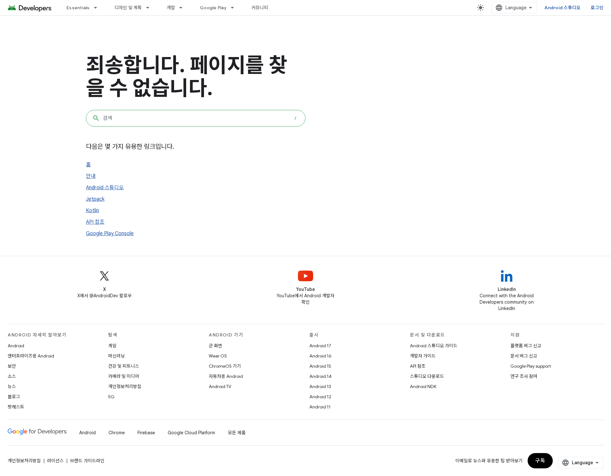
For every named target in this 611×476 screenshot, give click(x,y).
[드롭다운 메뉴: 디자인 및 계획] (150, 7)
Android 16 (320, 356)
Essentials (78, 8)
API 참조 (95, 222)
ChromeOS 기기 (225, 366)
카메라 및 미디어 (123, 376)
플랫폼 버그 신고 (525, 346)
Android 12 (320, 397)
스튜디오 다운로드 (427, 376)
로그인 (597, 8)
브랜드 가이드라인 (87, 460)
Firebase (146, 433)
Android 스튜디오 (562, 8)
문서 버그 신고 (523, 356)
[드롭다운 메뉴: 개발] (183, 7)
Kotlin (92, 210)
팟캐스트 (16, 407)
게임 (112, 346)
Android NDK (423, 386)
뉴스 (12, 386)
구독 (540, 461)
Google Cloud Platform (191, 433)
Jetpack (95, 199)
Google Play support (530, 366)
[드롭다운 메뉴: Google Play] (235, 7)
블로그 (14, 397)
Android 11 (320, 407)
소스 (12, 376)
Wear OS (218, 356)
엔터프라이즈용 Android (31, 356)
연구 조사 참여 (523, 376)
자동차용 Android (226, 376)
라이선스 (55, 460)
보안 (12, 366)
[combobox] (196, 118)
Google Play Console (110, 233)
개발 (171, 8)
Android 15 (320, 366)
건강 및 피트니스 (123, 366)
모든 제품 (237, 433)
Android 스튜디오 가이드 (433, 346)
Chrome (117, 433)
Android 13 (320, 386)
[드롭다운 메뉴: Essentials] (98, 7)
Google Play (213, 8)
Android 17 (320, 346)
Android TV (220, 386)
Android (16, 346)
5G (111, 397)
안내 (90, 176)
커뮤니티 (259, 8)
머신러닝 (116, 356)
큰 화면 (215, 346)
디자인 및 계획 (128, 8)
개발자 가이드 (423, 356)
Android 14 (320, 376)
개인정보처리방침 (124, 386)
